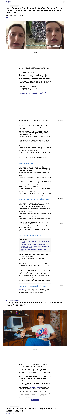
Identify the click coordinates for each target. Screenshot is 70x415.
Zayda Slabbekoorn (10, 413)
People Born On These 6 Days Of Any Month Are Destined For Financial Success (34, 250)
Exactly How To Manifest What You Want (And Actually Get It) (34, 244)
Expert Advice (55, 1)
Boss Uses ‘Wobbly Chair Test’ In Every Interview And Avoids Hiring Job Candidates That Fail (35, 247)
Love (17, 1)
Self (27, 1)
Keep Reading (35, 399)
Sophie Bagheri (9, 307)
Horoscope (24, 1)
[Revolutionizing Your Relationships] (10, 2)
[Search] (61, 2)
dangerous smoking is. (35, 387)
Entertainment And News (14, 5)
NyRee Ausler (8, 17)
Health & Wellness (43, 1)
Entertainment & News (35, 1)
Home (7, 5)
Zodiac (20, 1)
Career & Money (50, 1)
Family (30, 1)
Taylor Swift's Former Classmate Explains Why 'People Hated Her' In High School (35, 242)
